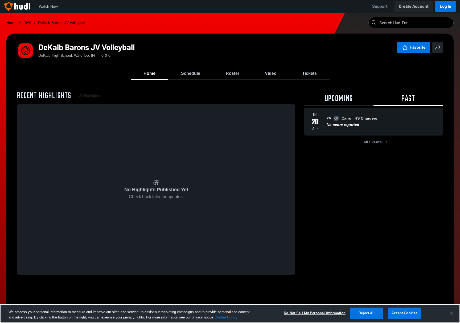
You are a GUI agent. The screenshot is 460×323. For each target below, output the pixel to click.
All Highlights (89, 96)
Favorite (418, 47)
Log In (445, 6)
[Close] (451, 313)
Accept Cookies (404, 313)
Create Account (414, 6)
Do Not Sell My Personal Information (315, 313)
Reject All (367, 313)
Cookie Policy (226, 317)
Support (380, 6)
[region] (230, 313)
